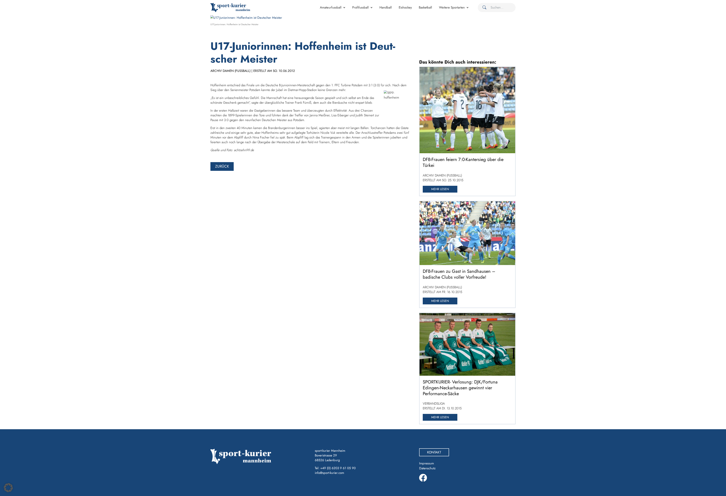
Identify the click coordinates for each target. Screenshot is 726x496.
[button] (8, 487)
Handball (385, 7)
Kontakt (434, 452)
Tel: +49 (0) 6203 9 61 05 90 (335, 468)
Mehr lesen (440, 189)
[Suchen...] (483, 7)
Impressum (426, 463)
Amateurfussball (330, 7)
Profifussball (360, 7)
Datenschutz (427, 468)
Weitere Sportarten (452, 7)
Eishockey (405, 7)
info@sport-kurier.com (329, 472)
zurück (222, 166)
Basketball (425, 7)
